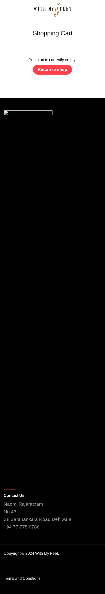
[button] (7, 10)
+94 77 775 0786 (22, 526)
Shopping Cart (53, 33)
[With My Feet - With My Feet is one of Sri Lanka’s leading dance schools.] (52, 10)
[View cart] (98, 9)
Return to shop (52, 69)
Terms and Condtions (22, 578)
